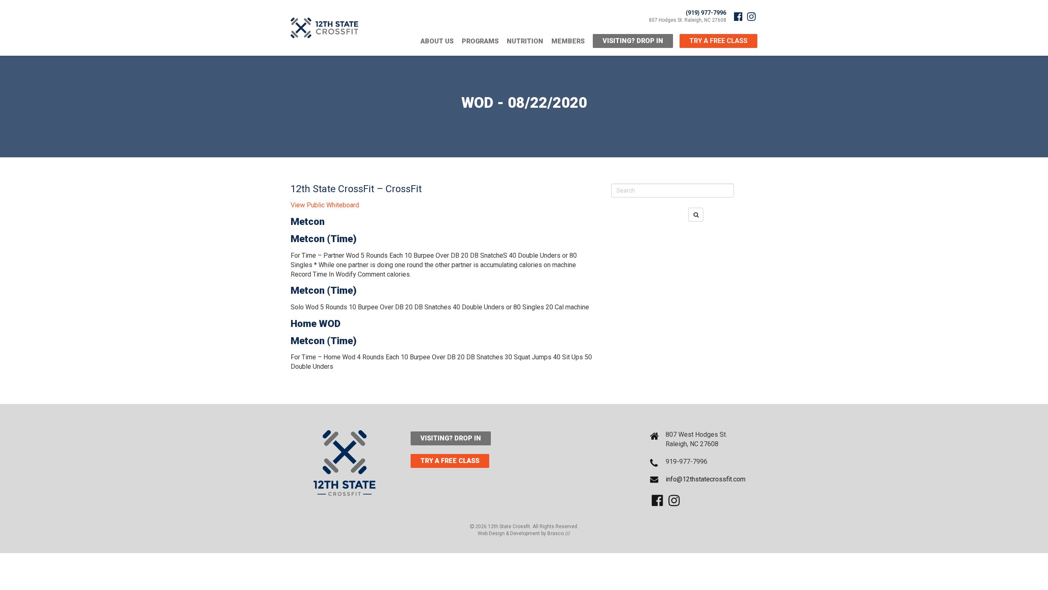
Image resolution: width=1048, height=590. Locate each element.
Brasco (558, 533)
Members (568, 41)
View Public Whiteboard (325, 205)
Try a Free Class (449, 461)
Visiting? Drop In (633, 41)
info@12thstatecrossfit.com (705, 479)
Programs (480, 41)
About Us (437, 41)
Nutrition (525, 41)
